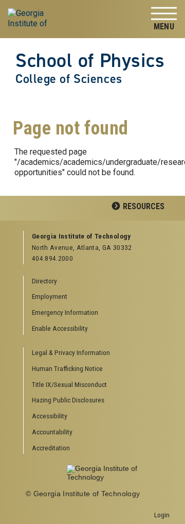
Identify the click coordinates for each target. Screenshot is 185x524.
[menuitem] (97, 353)
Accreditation (51, 448)
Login (162, 515)
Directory (44, 281)
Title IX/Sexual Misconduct (69, 384)
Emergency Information (65, 312)
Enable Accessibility (60, 328)
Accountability (52, 432)
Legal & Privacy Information (71, 352)
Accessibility (49, 416)
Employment (49, 296)
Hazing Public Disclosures (68, 400)
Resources (143, 206)
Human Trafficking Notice (67, 368)
